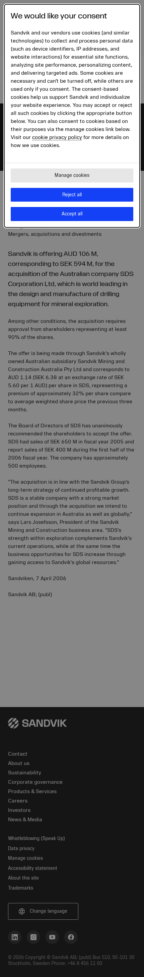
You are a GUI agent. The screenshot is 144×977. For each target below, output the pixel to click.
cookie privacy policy (57, 137)
